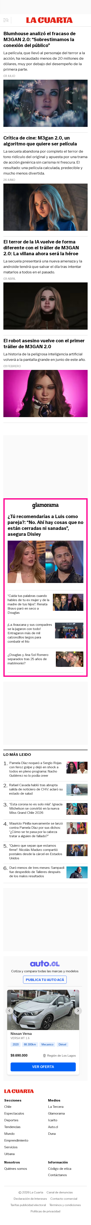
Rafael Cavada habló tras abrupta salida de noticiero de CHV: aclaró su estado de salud (36, 789)
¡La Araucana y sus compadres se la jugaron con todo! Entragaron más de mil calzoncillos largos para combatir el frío (30, 633)
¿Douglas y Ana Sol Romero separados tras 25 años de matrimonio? (28, 659)
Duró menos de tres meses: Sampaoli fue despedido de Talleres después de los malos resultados (36, 872)
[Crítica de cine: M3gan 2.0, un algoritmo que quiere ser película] (45, 208)
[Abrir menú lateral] (7, 20)
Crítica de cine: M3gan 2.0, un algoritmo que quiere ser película (40, 141)
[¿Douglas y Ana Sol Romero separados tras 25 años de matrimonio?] (70, 659)
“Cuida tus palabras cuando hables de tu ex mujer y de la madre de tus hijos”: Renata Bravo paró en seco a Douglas (28, 604)
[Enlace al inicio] (45, 506)
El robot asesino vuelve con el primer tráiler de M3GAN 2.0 (44, 344)
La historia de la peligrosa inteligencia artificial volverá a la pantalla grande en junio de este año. (44, 356)
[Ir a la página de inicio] (49, 20)
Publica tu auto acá (45, 979)
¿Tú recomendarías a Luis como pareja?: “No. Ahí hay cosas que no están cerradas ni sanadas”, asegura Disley (45, 525)
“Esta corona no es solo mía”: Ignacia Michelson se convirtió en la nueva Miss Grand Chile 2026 (35, 808)
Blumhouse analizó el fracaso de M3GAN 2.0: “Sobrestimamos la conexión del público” (39, 39)
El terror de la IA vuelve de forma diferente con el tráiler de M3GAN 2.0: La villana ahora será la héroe (41, 248)
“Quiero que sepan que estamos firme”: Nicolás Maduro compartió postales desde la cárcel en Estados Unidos (35, 852)
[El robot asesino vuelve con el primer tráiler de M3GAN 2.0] (45, 394)
